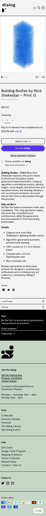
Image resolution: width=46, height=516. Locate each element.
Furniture (6, 422)
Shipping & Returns (11, 454)
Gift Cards (7, 447)
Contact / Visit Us (11, 465)
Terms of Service (10, 458)
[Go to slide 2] (4, 77)
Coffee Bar (7, 415)
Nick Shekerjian (9, 99)
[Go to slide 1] (1, 77)
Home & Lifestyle (10, 418)
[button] (38, 7)
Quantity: (6, 114)
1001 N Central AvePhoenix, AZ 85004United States (11, 378)
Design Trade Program (13, 451)
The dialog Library (11, 426)
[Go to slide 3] (6, 77)
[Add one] (12, 120)
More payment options (23, 155)
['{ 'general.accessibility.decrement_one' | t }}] (2, 120)
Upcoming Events (11, 429)
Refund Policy (8, 461)
